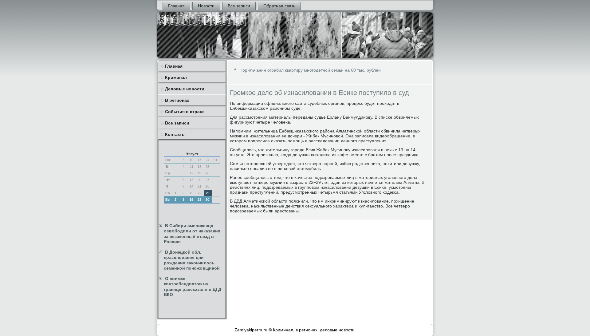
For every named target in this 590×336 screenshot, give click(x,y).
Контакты (175, 134)
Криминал (176, 77)
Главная (176, 5)
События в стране (185, 111)
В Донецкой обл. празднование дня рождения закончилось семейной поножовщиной (192, 260)
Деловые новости (184, 88)
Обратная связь (279, 5)
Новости (206, 5)
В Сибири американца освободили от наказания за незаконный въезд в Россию (192, 233)
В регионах (177, 100)
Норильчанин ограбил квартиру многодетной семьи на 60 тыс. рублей (310, 70)
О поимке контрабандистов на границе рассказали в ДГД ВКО (192, 286)
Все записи (239, 5)
